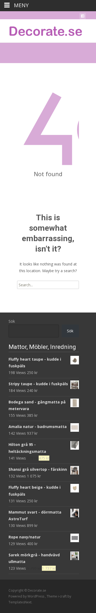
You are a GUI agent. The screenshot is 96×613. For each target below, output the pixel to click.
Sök (12, 321)
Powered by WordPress (27, 596)
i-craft (62, 596)
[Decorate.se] (41, 30)
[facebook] (82, 17)
